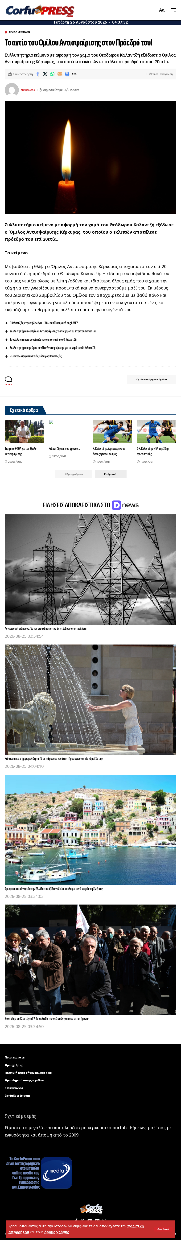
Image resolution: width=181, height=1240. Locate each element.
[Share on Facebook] (37, 74)
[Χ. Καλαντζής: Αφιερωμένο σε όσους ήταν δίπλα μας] (112, 431)
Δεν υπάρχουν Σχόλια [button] (153, 379)
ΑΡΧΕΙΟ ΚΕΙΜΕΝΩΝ (19, 32)
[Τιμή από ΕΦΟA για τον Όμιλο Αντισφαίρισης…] (24, 431)
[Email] (59, 74)
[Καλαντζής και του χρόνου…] (68, 431)
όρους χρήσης (56, 1232)
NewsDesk (28, 90)
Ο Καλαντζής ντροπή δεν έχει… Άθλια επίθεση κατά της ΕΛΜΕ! (44, 323)
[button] (163, 1229)
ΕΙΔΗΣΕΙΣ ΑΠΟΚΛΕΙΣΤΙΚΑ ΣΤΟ (76, 505)
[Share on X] (45, 74)
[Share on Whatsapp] (52, 74)
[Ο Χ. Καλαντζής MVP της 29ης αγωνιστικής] (156, 431)
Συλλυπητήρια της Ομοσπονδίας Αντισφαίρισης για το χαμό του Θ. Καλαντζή (52, 348)
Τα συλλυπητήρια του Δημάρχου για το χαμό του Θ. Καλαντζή (43, 339)
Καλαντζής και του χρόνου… (64, 448)
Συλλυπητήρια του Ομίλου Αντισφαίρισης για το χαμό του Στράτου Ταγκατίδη (53, 331)
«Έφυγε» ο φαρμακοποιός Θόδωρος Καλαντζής (36, 356)
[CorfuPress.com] (39, 10)
